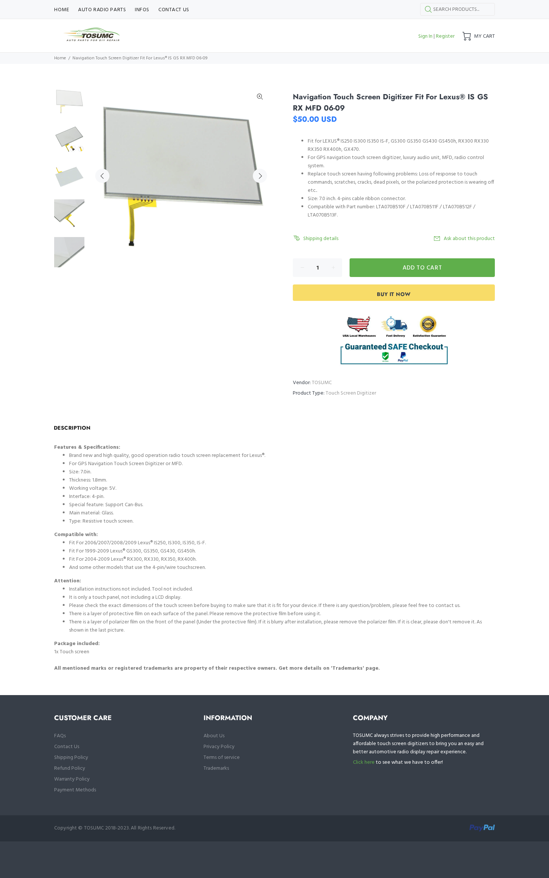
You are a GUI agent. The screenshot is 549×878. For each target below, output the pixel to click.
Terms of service (222, 757)
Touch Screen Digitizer (351, 393)
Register (445, 36)
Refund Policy (69, 768)
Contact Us (66, 746)
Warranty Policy (72, 779)
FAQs (60, 736)
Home (60, 58)
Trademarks (216, 768)
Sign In (425, 36)
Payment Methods (75, 790)
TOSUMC (322, 383)
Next (260, 176)
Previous (102, 176)
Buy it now (393, 294)
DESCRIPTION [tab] (72, 428)
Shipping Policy (71, 757)
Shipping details (320, 238)
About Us (214, 736)
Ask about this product (469, 238)
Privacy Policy (219, 746)
